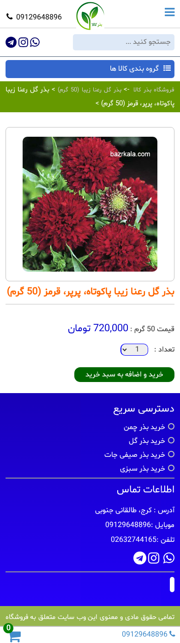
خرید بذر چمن (144, 427)
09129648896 (39, 17)
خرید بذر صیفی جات (134, 455)
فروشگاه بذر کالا (153, 90)
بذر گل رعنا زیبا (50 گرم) (88, 90)
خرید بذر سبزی (142, 469)
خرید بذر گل (147, 441)
